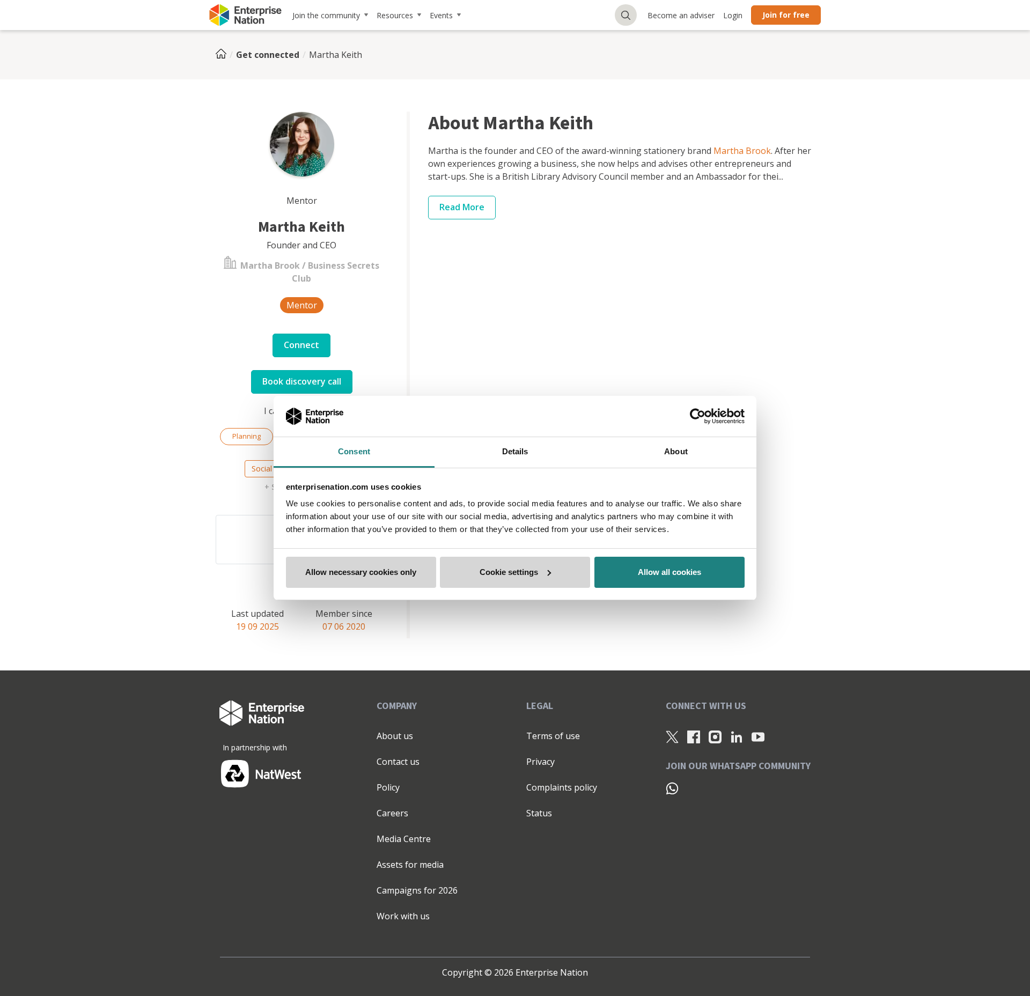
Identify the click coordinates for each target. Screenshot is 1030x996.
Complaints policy (561, 787)
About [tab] (676, 451)
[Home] (224, 54)
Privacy (540, 762)
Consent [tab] (354, 451)
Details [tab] (515, 451)
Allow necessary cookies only (360, 572)
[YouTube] (758, 736)
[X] (672, 736)
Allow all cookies (669, 572)
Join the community (326, 15)
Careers (392, 813)
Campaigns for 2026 (417, 890)
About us (395, 736)
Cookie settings (509, 572)
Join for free (786, 15)
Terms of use (553, 736)
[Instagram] (715, 736)
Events (441, 15)
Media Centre (404, 839)
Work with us (403, 916)
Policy (388, 787)
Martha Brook (742, 151)
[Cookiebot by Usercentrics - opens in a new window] (698, 416)
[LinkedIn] (736, 736)
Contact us (398, 762)
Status (539, 813)
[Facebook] (693, 736)
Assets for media (410, 864)
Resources (395, 15)
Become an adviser (681, 15)
